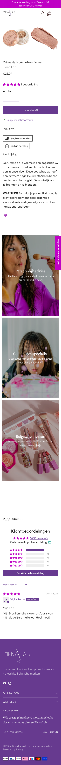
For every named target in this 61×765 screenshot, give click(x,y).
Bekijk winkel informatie (20, 119)
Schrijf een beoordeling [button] (30, 573)
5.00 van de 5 (39, 538)
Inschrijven (50, 731)
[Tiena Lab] (10, 13)
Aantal (7, 91)
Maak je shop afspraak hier (57, 253)
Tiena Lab (9, 67)
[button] (12, 84)
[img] (11, 594)
